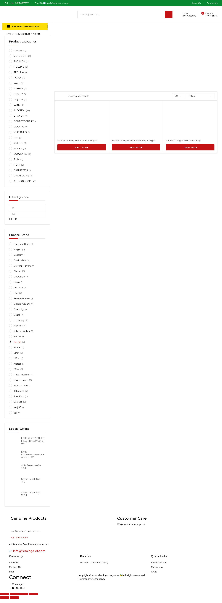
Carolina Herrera (22, 265)
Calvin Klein (20, 260)
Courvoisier (20, 276)
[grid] (58, 96)
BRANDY (19, 115)
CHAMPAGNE (21, 175)
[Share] (23, 594)
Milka (16, 369)
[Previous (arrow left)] (4, 597)
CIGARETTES (21, 170)
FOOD (17, 77)
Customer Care (132, 518)
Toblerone (19, 391)
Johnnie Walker (22, 331)
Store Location (159, 562)
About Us (14, 562)
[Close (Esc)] (33, 594)
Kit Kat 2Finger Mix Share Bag (183, 140)
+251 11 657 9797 (19, 537)
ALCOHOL (19, 110)
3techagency (98, 579)
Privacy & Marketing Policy (94, 562)
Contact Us (15, 567)
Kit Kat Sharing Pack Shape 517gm (77, 140)
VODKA (18, 148)
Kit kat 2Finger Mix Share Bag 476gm (133, 140)
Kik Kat (17, 342)
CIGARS (18, 50)
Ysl (15, 412)
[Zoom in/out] (4, 594)
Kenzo (17, 336)
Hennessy (19, 320)
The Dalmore (21, 385)
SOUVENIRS (20, 154)
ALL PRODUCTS (22, 181)
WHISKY (18, 88)
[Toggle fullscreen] (14, 594)
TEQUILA (19, 72)
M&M (17, 358)
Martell (17, 363)
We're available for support (131, 524)
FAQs (154, 571)
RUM (16, 159)
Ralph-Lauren (21, 380)
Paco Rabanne (21, 374)
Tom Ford (19, 396)
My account (157, 567)
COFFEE (18, 143)
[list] (62, 96)
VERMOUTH (20, 56)
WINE (17, 105)
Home (8, 34)
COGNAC (19, 126)
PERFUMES (20, 132)
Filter (13, 219)
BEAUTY (18, 94)
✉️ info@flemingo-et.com (27, 551)
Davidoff (18, 287)
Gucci (17, 314)
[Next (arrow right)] (14, 597)
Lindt (16, 353)
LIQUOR (18, 99)
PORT (17, 164)
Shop (11, 571)
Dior (16, 293)
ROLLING (19, 66)
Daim (17, 282)
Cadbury (18, 255)
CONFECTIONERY (24, 121)
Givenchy (19, 309)
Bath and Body (22, 244)
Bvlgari (17, 249)
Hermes (18, 325)
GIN (16, 137)
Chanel (17, 271)
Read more (81, 147)
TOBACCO (19, 61)
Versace (18, 402)
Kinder (17, 347)
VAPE (17, 83)
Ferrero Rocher (22, 298)
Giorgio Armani (22, 304)
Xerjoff (17, 407)
